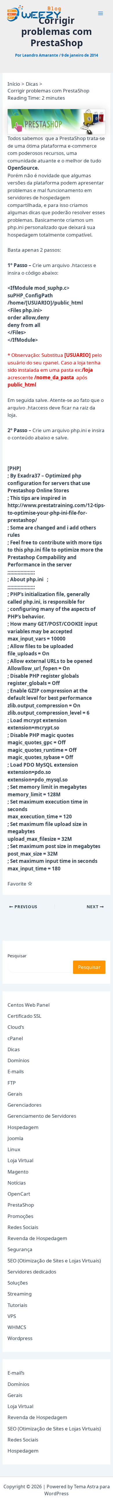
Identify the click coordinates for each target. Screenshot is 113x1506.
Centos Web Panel (29, 1004)
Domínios (18, 1060)
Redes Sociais (23, 1227)
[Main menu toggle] (100, 13)
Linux (14, 1149)
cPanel (15, 1038)
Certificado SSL (24, 1016)
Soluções (18, 1282)
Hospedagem (23, 1127)
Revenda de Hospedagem (37, 1238)
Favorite (18, 883)
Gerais (15, 1093)
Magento (18, 1171)
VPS (12, 1316)
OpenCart (19, 1193)
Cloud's (16, 1027)
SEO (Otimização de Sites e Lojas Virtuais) (54, 1260)
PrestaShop (21, 1204)
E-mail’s (16, 1372)
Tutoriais (17, 1305)
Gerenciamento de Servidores (42, 1115)
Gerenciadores (24, 1104)
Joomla (15, 1138)
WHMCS (17, 1327)
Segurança (20, 1249)
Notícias (17, 1182)
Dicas (14, 1049)
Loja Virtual (20, 1160)
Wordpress (20, 1338)
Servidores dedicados (32, 1271)
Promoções (20, 1216)
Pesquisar (17, 955)
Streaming (20, 1293)
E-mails (16, 1071)
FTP (12, 1082)
